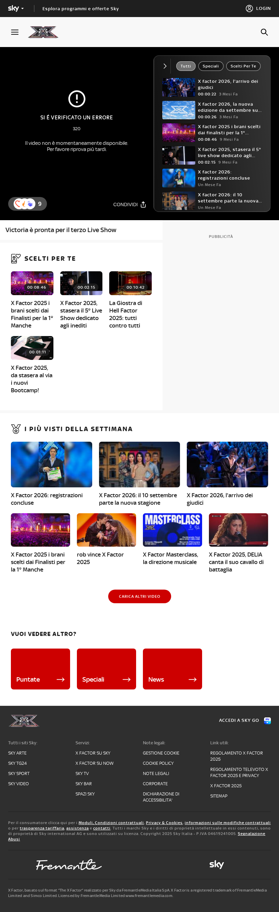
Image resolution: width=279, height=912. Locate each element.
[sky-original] (216, 864)
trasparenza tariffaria (42, 828)
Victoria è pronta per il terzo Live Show (60, 230)
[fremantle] (69, 864)
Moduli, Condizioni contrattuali (111, 822)
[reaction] (29, 203)
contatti (102, 828)
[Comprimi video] (166, 66)
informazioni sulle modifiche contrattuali (228, 822)
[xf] (46, 32)
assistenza (77, 828)
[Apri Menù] (19, 32)
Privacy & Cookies (164, 822)
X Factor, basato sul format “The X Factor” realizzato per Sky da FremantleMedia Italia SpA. (89, 890)
